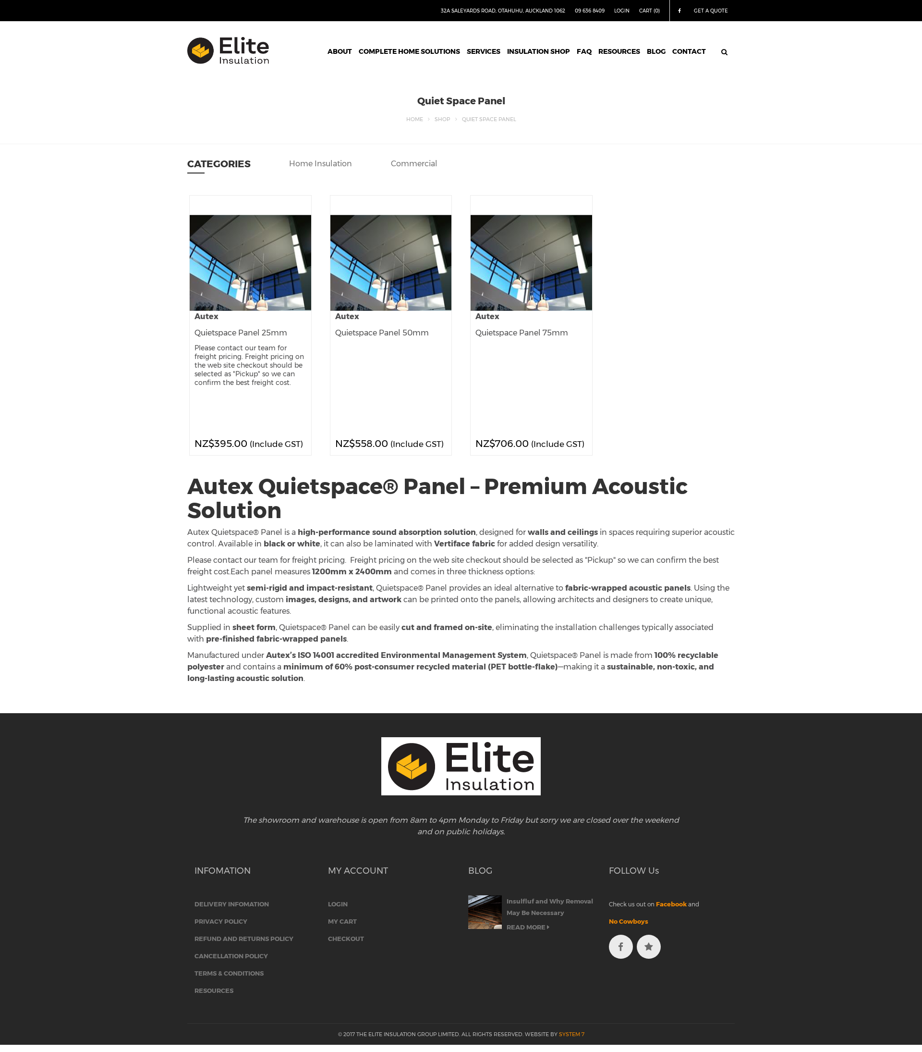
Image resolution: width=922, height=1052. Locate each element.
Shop (442, 119)
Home (414, 119)
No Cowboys (628, 921)
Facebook (671, 904)
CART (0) (649, 11)
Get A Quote (711, 11)
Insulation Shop (538, 51)
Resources (619, 51)
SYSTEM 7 (571, 1034)
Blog (656, 51)
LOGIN (622, 11)
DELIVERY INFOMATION (231, 904)
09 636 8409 (590, 11)
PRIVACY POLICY (220, 921)
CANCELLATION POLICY (231, 956)
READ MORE (527, 927)
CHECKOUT (346, 938)
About (340, 51)
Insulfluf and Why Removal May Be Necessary (550, 906)
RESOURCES (213, 990)
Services (483, 51)
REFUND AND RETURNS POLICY (243, 938)
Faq (584, 51)
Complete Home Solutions (409, 51)
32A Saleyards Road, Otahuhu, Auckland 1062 (503, 11)
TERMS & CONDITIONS (229, 973)
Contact (689, 51)
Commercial (414, 163)
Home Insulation (320, 163)
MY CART (342, 921)
